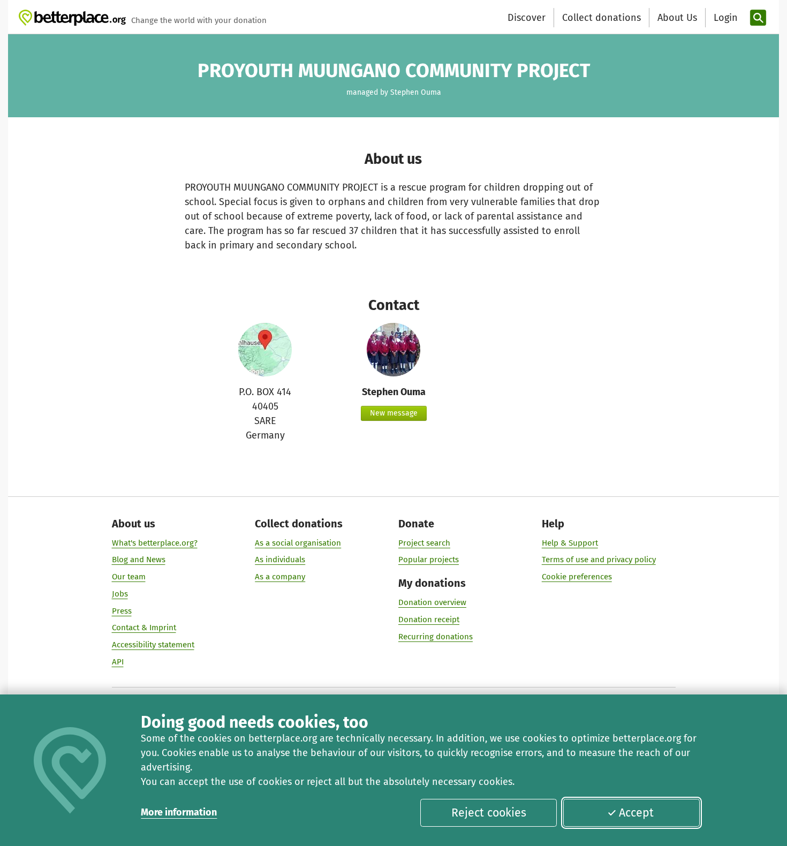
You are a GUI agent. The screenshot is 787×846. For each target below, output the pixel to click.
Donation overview (432, 602)
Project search (424, 543)
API (118, 662)
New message (394, 413)
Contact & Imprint (144, 627)
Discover (527, 18)
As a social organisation (298, 543)
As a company (280, 576)
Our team (129, 576)
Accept (636, 813)
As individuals (280, 559)
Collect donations (601, 18)
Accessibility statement (153, 644)
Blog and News (138, 559)
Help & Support (570, 543)
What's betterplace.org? (155, 543)
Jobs (120, 594)
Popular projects (428, 559)
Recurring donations (435, 636)
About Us (677, 18)
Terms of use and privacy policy (599, 559)
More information (179, 812)
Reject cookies (488, 813)
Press (122, 611)
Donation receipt (428, 619)
